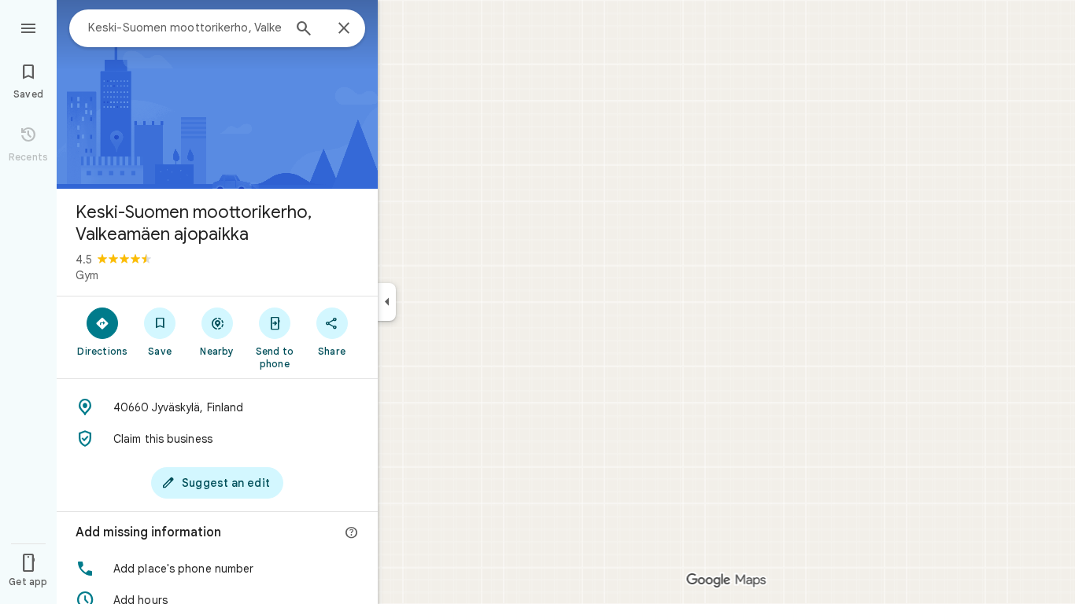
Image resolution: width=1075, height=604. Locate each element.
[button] (217, 568)
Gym (87, 275)
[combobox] (185, 27)
